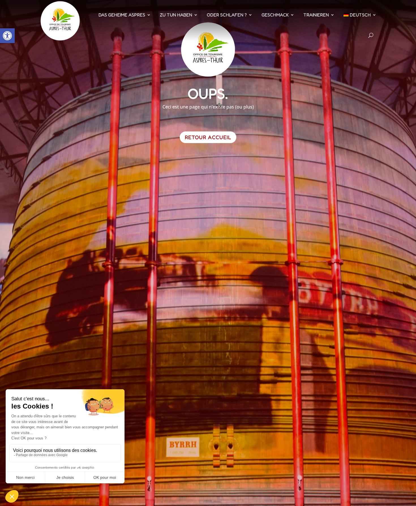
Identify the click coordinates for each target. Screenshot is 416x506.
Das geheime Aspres (121, 15)
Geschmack (275, 15)
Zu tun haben (176, 15)
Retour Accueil (208, 137)
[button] (7, 35)
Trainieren (316, 15)
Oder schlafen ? (227, 15)
